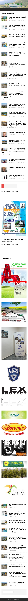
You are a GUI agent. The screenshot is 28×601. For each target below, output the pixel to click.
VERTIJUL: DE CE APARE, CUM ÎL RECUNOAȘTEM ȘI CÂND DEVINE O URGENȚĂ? (17, 44)
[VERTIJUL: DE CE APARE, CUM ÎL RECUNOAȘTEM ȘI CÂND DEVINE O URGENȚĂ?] (4, 531)
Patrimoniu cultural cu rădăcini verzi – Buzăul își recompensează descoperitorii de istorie (17, 64)
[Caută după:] (8, 592)
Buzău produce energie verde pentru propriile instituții (17, 104)
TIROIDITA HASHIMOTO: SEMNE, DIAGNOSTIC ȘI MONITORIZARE (17, 35)
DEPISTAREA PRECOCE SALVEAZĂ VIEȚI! (17, 17)
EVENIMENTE (5, 501)
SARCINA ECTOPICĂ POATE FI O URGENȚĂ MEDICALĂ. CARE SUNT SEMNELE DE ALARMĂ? (17, 27)
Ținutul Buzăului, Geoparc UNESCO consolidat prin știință (17, 84)
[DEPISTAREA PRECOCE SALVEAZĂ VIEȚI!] (4, 507)
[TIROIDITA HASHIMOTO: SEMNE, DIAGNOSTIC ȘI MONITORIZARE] (4, 523)
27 (12, 186)
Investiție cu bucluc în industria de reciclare (17, 160)
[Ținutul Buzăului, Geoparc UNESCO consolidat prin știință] (4, 567)
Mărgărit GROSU (21, 20)
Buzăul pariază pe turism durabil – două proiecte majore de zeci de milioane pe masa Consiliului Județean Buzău (17, 124)
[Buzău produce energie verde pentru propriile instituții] (4, 585)
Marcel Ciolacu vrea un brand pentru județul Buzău (17, 141)
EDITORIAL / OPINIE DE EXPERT (17, 132)
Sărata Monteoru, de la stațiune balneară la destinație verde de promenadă (17, 114)
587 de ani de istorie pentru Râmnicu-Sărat (16, 176)
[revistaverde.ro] (14, 7)
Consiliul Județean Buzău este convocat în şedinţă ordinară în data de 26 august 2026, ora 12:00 (13, 150)
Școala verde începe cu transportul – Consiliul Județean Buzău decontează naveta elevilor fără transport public (17, 75)
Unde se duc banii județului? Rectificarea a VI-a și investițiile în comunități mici (17, 54)
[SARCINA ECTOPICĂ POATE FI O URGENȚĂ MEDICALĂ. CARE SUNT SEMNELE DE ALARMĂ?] (4, 515)
